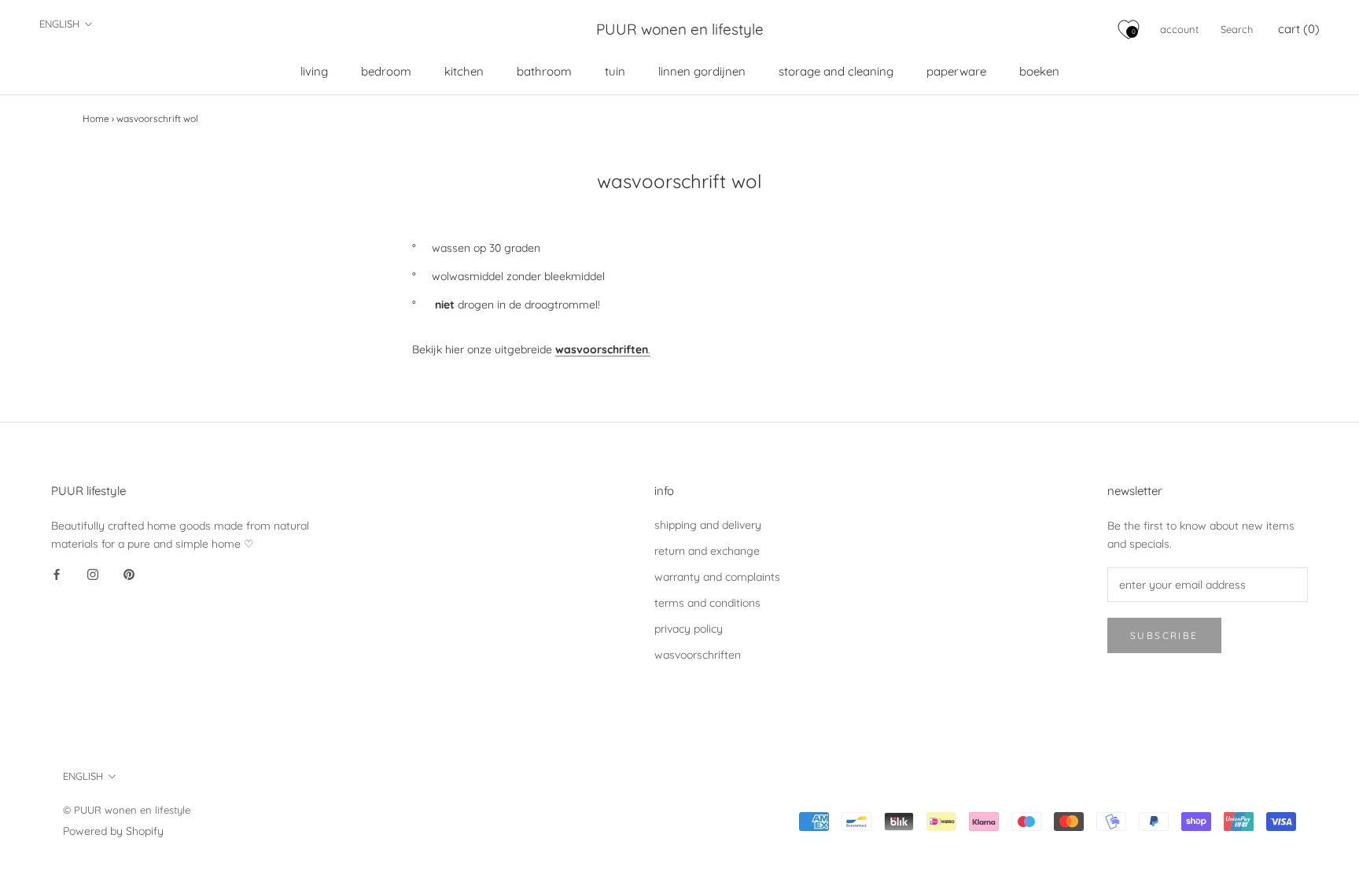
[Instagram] (92, 574)
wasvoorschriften (697, 655)
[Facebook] (56, 574)
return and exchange (707, 551)
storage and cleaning (836, 71)
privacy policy (688, 629)
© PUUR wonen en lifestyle (126, 809)
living (314, 71)
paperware (956, 71)
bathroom (544, 71)
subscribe (1164, 635)
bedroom (386, 71)
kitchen (464, 71)
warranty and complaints (717, 577)
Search (1237, 29)
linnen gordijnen (702, 71)
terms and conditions (707, 603)
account (1179, 29)
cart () (1299, 28)
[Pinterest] (128, 574)
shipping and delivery (707, 525)
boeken (1039, 71)
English (59, 23)
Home (96, 118)
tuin (615, 71)
